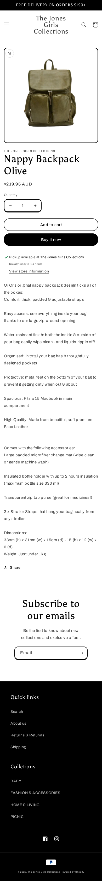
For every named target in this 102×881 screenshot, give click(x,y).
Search (16, 712)
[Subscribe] (81, 653)
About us (18, 723)
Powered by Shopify (72, 872)
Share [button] (15, 568)
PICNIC (17, 817)
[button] (6, 25)
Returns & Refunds (27, 735)
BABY (15, 781)
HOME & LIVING (25, 805)
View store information (29, 271)
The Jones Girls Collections (44, 872)
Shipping (18, 747)
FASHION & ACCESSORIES (35, 793)
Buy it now (51, 240)
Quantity (11, 195)
